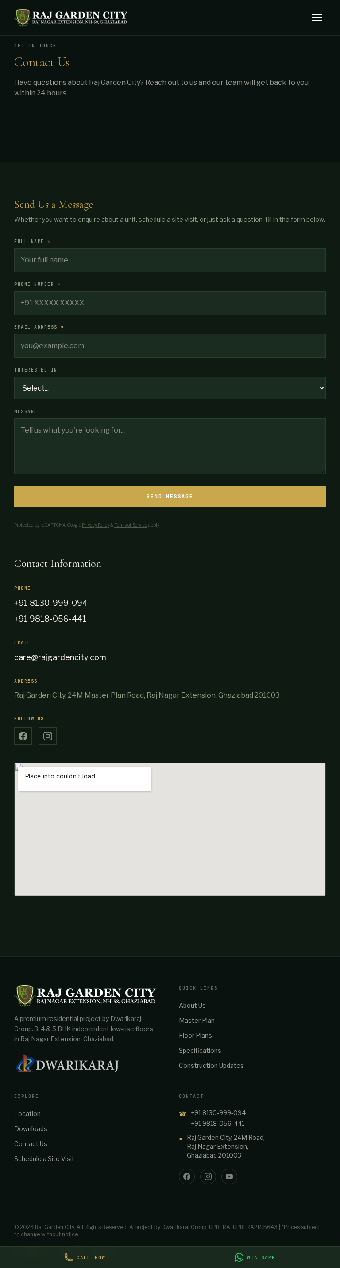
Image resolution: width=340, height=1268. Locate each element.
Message (26, 411)
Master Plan (197, 1020)
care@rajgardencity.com (60, 657)
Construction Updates (211, 1065)
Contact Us (30, 1143)
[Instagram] (208, 1176)
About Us (192, 1005)
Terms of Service (130, 525)
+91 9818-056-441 (50, 618)
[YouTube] (229, 1176)
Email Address (39, 327)
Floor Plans (195, 1035)
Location (27, 1113)
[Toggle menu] (317, 18)
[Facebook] (187, 1176)
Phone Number (37, 284)
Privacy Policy (95, 525)
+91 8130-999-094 (51, 602)
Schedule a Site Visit (44, 1158)
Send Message (170, 496)
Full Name (32, 241)
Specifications (200, 1050)
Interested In (36, 370)
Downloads (30, 1128)
